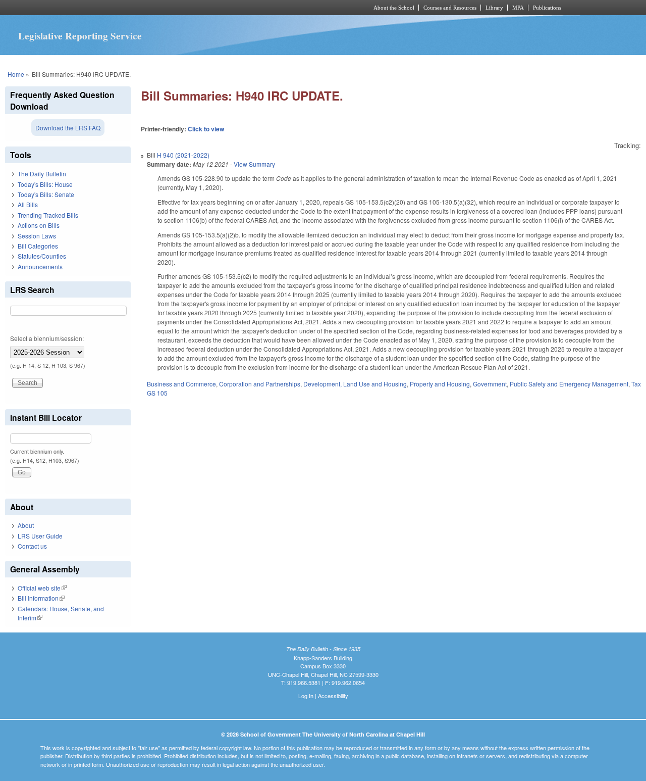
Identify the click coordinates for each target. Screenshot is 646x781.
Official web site (42, 587)
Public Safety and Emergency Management (569, 383)
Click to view (206, 128)
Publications (547, 8)
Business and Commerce (181, 383)
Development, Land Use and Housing (355, 383)
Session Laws (37, 235)
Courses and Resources (449, 8)
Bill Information (41, 598)
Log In (305, 696)
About (26, 525)
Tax (636, 383)
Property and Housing (440, 383)
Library (494, 8)
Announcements (40, 266)
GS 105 (157, 392)
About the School (393, 8)
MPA (518, 8)
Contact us (32, 546)
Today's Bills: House (45, 184)
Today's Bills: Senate (46, 194)
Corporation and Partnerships (259, 383)
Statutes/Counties (42, 256)
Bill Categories (38, 245)
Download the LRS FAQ (67, 127)
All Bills (28, 204)
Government (490, 383)
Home (16, 74)
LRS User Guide (40, 535)
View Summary (254, 164)
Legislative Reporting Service (80, 36)
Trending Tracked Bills (48, 215)
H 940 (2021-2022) (183, 155)
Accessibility (333, 696)
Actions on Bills (39, 225)
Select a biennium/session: (47, 338)
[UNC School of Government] (189, 7)
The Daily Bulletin (42, 173)
